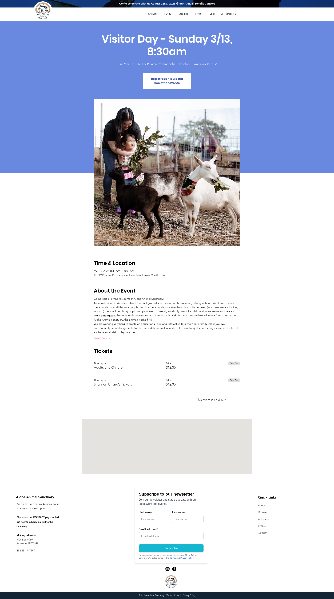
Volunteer (263, 519)
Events (261, 525)
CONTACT (39, 517)
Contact (262, 532)
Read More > (102, 338)
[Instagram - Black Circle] (167, 569)
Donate (262, 512)
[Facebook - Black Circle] (174, 569)
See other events (167, 83)
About (261, 505)
